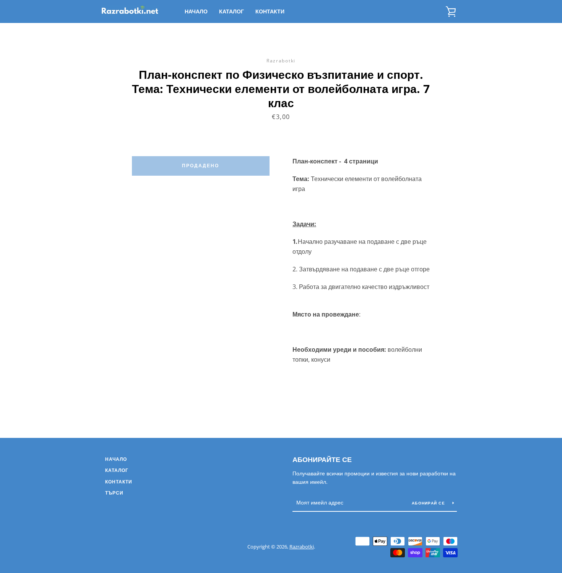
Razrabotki (301, 546)
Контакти (269, 11)
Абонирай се (429, 503)
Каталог (231, 11)
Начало (196, 11)
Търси (114, 493)
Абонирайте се (322, 459)
